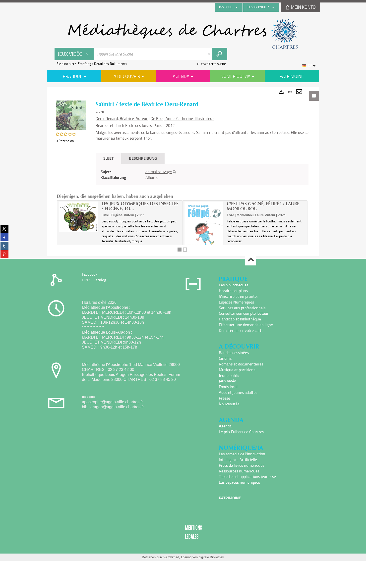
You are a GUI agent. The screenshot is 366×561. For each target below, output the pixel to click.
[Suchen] (174, 172)
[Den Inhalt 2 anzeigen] (185, 250)
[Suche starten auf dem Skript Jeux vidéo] (219, 54)
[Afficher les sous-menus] (236, 7)
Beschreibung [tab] (143, 158)
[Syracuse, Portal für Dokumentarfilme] (183, 33)
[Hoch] (250, 260)
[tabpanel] (183, 171)
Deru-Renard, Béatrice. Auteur (122, 118)
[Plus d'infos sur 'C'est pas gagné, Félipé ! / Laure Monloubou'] (204, 228)
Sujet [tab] (108, 158)
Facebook (89, 274)
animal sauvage (158, 171)
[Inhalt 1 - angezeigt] (180, 250)
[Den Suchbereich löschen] (210, 54)
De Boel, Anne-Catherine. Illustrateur (182, 118)
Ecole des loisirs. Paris (143, 125)
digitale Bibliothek (211, 557)
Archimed (172, 557)
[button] (71, 114)
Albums (151, 177)
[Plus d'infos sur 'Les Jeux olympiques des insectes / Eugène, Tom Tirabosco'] (78, 217)
